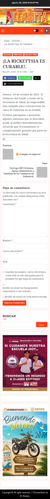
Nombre (8, 240)
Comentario (9, 204)
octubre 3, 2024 (26, 72)
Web (5, 261)
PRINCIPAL (18, 54)
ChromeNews (39, 492)
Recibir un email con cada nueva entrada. (26, 296)
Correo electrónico (13, 251)
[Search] (41, 30)
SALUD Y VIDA (31, 54)
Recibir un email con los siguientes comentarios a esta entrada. (20, 289)
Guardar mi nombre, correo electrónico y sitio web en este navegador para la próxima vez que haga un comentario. (25, 275)
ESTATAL (7, 54)
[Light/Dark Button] (36, 30)
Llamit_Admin (10, 72)
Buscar (9, 316)
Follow (47, 31)
